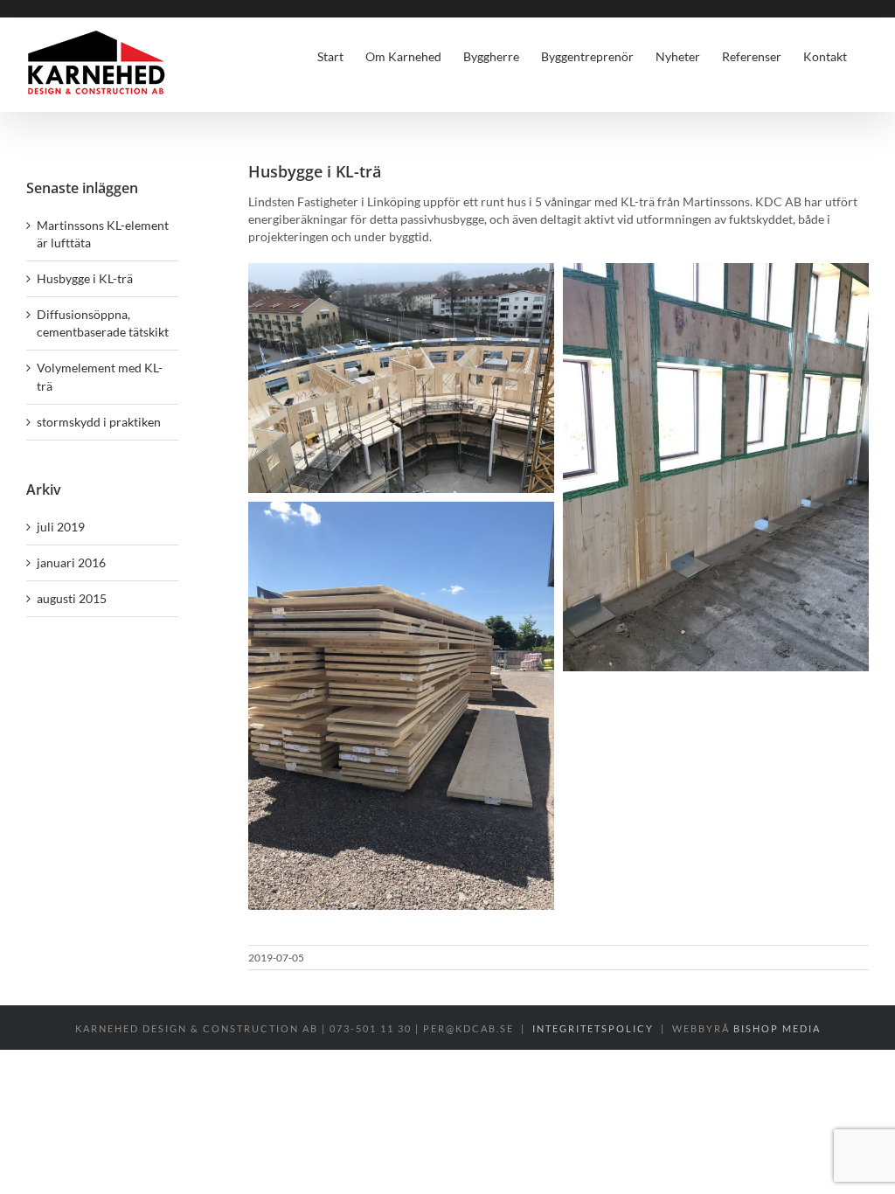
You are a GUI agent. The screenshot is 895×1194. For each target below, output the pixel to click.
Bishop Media (777, 1028)
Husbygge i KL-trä (85, 278)
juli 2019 (61, 526)
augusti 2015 (72, 598)
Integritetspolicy (593, 1028)
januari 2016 (71, 562)
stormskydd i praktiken (99, 421)
